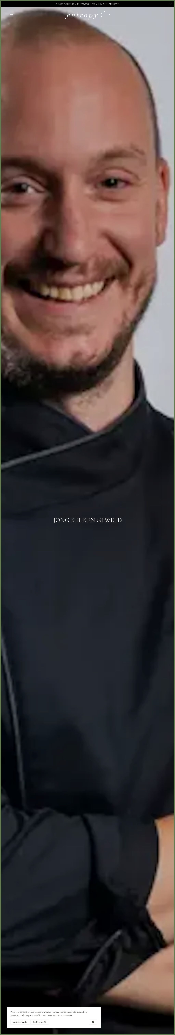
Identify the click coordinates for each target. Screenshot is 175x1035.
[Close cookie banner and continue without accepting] (93, 1022)
